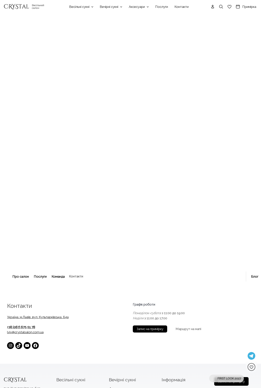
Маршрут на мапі (188, 329)
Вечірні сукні (122, 379)
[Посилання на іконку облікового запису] (212, 6)
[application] (91, 6)
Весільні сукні (70, 379)
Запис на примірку (150, 329)
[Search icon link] (221, 6)
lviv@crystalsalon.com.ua (25, 332)
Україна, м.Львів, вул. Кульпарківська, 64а (38, 317)
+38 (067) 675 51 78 (21, 327)
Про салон (20, 276)
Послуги (40, 276)
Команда (58, 276)
